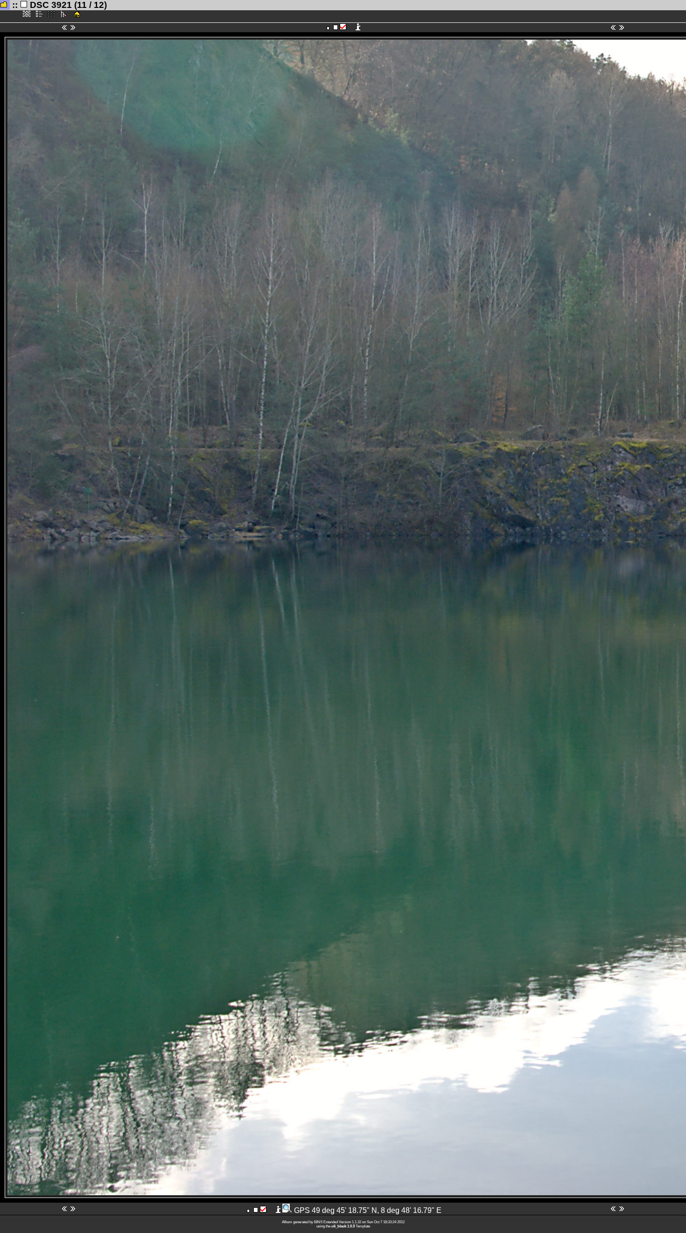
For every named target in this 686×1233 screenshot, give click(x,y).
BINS (318, 1222)
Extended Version (336, 1222)
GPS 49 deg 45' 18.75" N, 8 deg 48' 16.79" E (366, 1210)
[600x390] (328, 28)
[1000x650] (335, 28)
